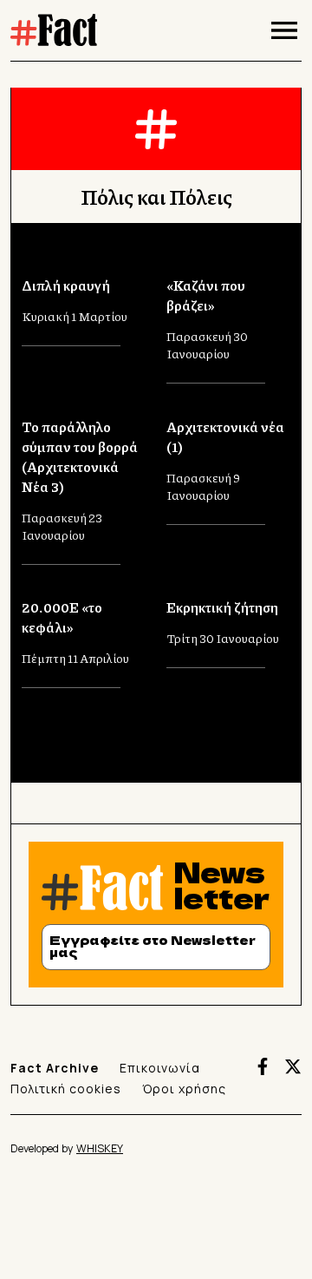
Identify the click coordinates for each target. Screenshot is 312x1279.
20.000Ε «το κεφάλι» (62, 617)
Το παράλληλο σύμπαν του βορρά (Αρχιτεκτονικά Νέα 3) (80, 456)
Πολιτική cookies (65, 1088)
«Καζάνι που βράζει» (205, 295)
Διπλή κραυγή (66, 285)
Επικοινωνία (160, 1067)
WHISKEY (99, 1148)
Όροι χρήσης (184, 1088)
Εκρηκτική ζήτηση (222, 607)
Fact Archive (54, 1067)
